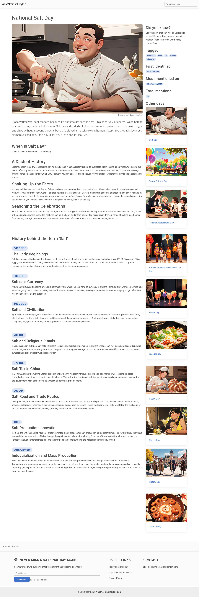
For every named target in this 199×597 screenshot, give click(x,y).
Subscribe (21, 579)
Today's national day (118, 567)
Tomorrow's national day (120, 572)
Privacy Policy (115, 578)
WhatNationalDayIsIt (14, 4)
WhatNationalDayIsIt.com (108, 592)
